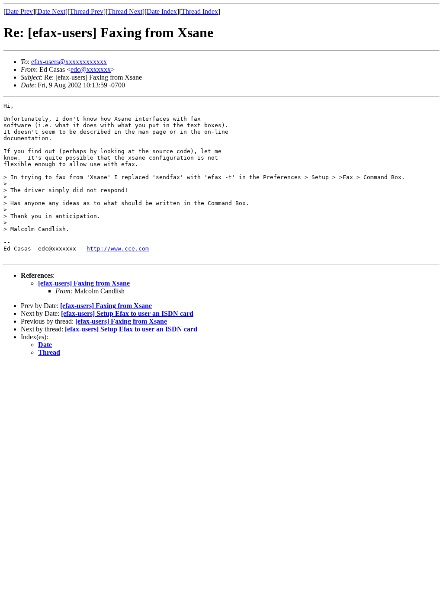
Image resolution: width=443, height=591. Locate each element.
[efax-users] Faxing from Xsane (84, 283)
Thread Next (125, 11)
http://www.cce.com (118, 248)
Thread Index (199, 11)
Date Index (162, 11)
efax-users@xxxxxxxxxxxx (69, 61)
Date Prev (19, 11)
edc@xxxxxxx (91, 69)
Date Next (51, 11)
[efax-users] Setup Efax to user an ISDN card (127, 313)
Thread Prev (86, 11)
